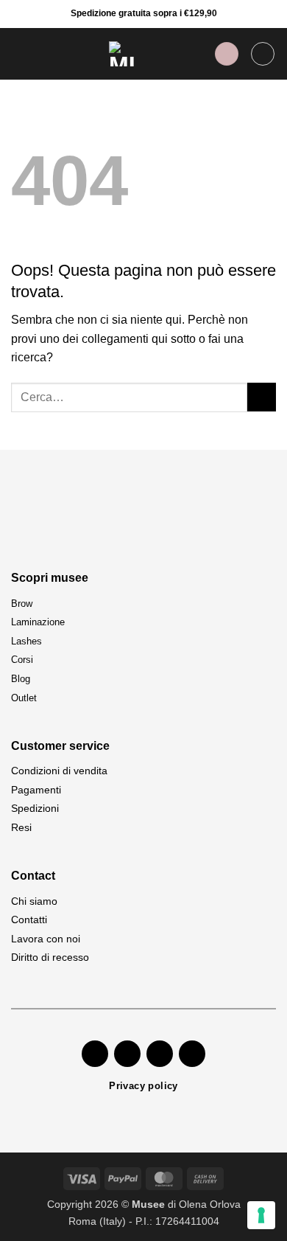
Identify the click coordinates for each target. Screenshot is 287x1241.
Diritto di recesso (50, 957)
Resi (21, 827)
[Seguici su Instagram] (127, 1053)
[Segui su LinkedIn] (192, 1053)
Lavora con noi (45, 939)
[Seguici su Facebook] (95, 1053)
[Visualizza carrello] (262, 54)
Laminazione (38, 622)
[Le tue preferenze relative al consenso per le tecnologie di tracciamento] (261, 1215)
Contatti (29, 919)
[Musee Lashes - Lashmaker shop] (121, 54)
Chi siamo (34, 901)
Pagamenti (36, 790)
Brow (21, 603)
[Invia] (261, 397)
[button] (20, 53)
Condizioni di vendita (59, 770)
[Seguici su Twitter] (159, 1053)
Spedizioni (35, 808)
